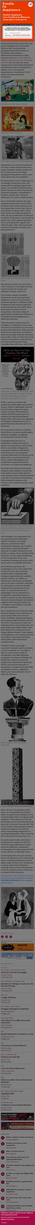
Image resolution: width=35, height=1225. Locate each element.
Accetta (4, 1222)
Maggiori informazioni (7, 1219)
